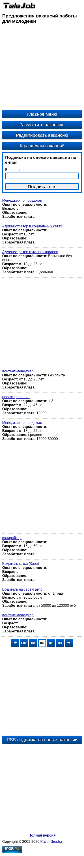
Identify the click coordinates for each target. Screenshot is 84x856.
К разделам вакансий (42, 145)
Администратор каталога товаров (30, 252)
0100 (24, 643)
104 (60, 643)
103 (51, 643)
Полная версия (42, 835)
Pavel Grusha (51, 841)
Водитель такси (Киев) (20, 564)
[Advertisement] (42, 68)
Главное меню (42, 114)
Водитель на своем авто (22, 589)
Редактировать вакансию (42, 135)
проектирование (16, 397)
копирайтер (12, 538)
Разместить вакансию (42, 124)
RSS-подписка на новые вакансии (42, 739)
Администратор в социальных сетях (32, 226)
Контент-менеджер (18, 371)
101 (33, 643)
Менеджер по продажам (22, 200)
